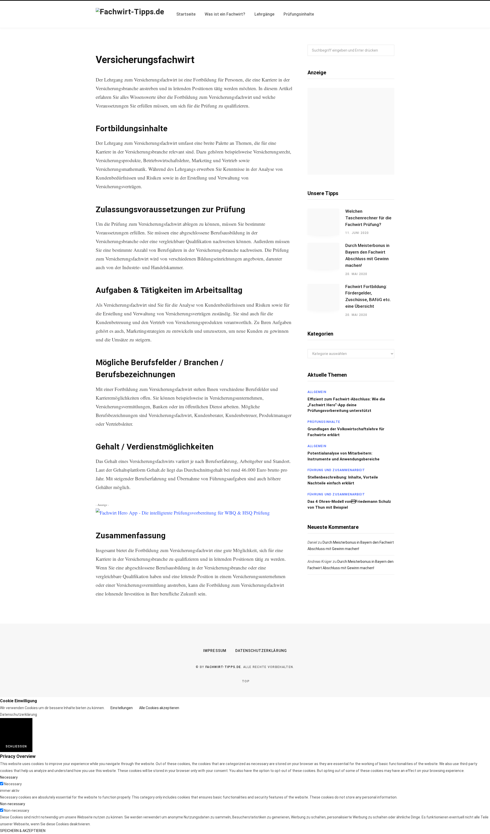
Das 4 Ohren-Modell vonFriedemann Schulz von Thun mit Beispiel (349, 504)
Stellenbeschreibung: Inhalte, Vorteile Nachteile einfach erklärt (343, 480)
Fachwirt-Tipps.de (223, 667)
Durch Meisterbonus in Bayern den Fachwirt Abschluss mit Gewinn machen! (367, 255)
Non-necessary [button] (12, 804)
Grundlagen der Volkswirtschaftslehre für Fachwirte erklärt (346, 432)
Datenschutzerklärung (261, 651)
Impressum (214, 651)
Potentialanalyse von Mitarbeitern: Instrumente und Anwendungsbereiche (343, 456)
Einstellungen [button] (122, 708)
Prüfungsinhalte (324, 422)
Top (245, 681)
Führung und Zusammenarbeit (336, 470)
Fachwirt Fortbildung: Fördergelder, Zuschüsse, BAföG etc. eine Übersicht (368, 296)
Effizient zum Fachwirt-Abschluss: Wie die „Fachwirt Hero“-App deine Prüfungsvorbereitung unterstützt (346, 405)
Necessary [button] (9, 777)
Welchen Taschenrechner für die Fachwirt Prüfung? (368, 218)
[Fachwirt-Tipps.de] (130, 14)
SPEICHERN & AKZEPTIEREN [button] (22, 831)
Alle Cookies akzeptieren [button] (159, 708)
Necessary (13, 784)
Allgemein (317, 392)
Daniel (312, 542)
